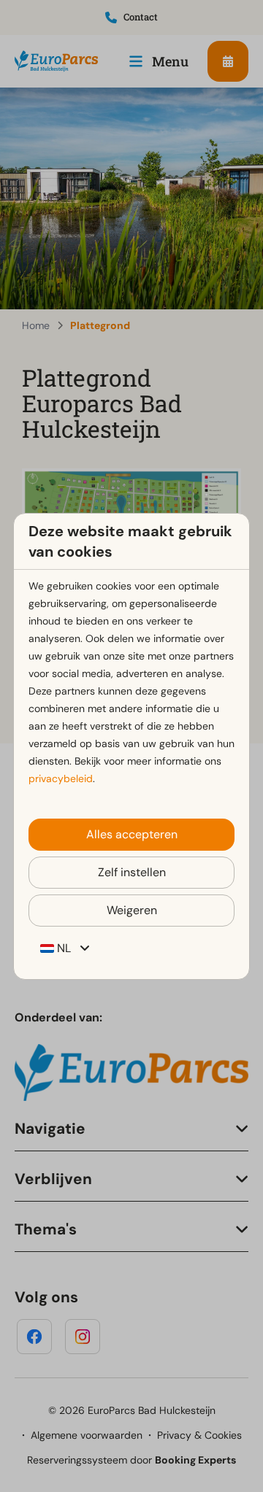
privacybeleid (60, 778)
